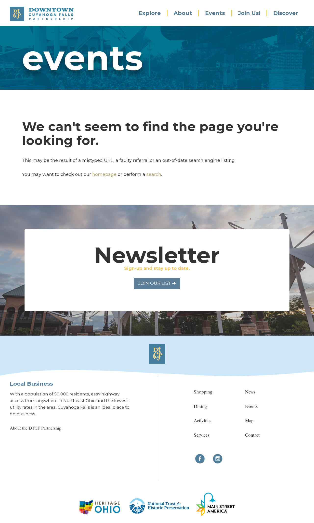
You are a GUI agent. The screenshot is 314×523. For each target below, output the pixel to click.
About (183, 13)
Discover (285, 13)
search (153, 174)
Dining (200, 406)
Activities (202, 420)
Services (201, 435)
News (250, 392)
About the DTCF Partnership (35, 428)
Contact (252, 435)
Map (249, 420)
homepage (104, 174)
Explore (150, 13)
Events (215, 13)
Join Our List (155, 283)
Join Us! (249, 13)
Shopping (203, 392)
